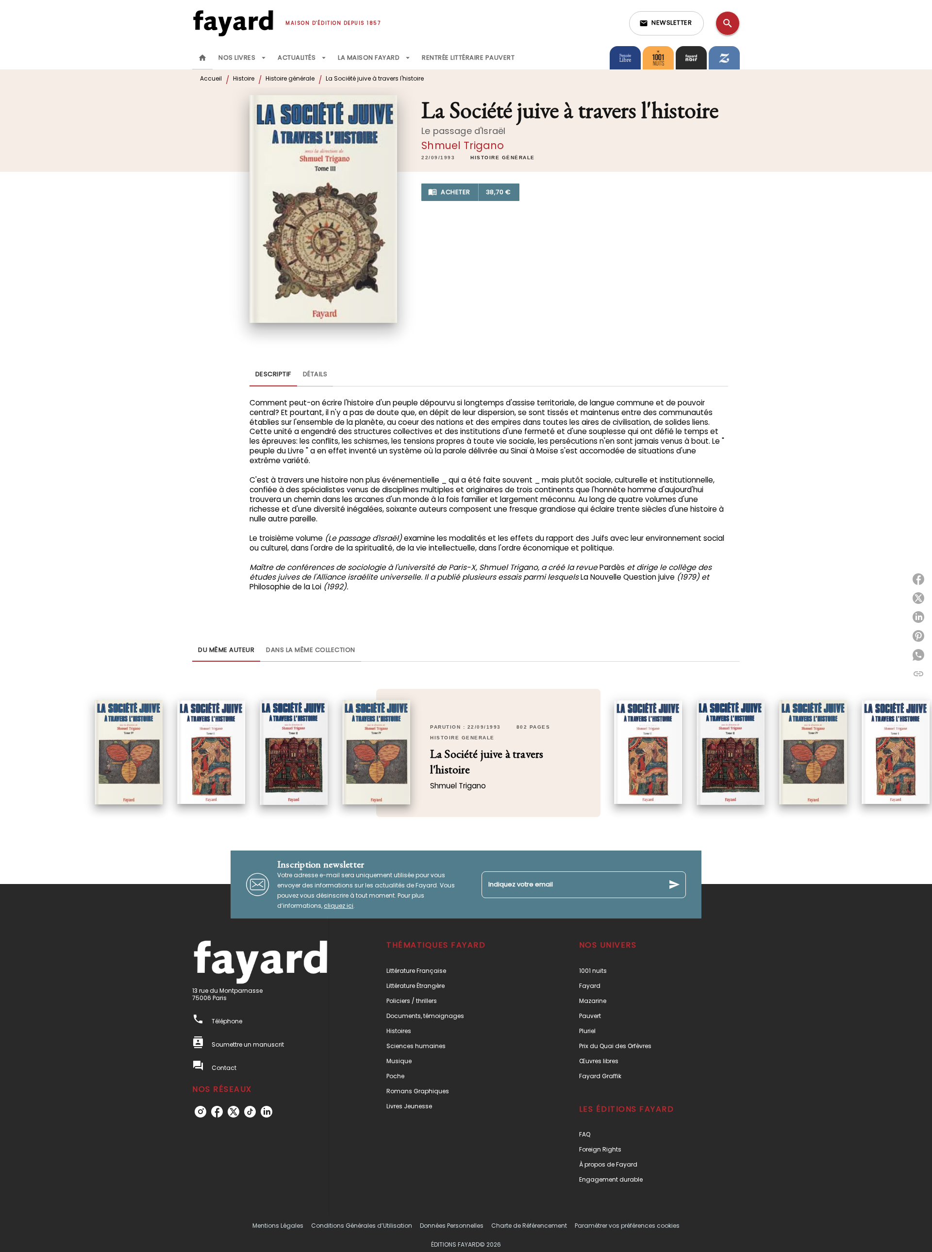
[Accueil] (233, 23)
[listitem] (200, 1111)
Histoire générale (290, 78)
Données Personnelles (451, 1225)
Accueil (211, 78)
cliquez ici (338, 905)
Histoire (243, 78)
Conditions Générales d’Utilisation (361, 1225)
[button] (666, 23)
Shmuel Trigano (462, 145)
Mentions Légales (277, 1225)
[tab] (202, 57)
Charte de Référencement (529, 1225)
